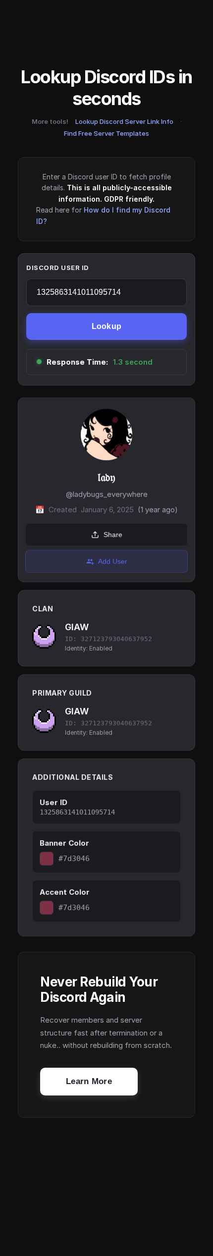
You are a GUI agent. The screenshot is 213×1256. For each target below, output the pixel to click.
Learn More (89, 1081)
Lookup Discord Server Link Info (124, 121)
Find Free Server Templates (106, 133)
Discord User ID (57, 268)
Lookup (107, 326)
